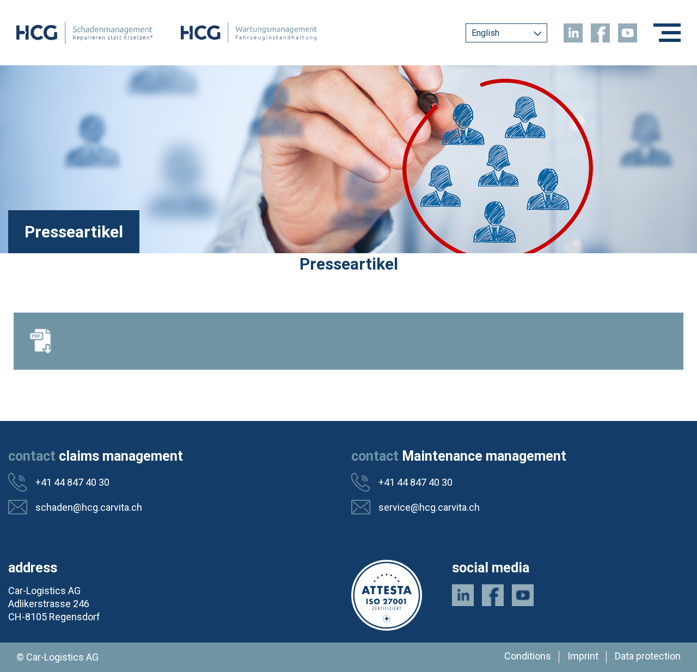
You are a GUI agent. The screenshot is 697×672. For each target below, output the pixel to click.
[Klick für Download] (348, 341)
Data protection (648, 656)
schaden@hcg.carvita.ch (88, 507)
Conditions (527, 656)
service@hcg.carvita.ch (429, 507)
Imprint (582, 656)
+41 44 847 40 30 (72, 482)
